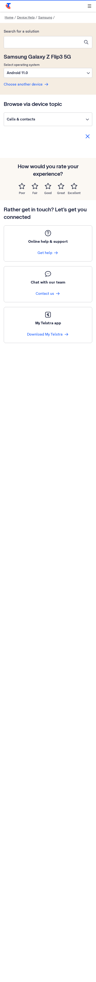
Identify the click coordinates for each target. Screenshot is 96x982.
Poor (22, 193)
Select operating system (22, 65)
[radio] (22, 186)
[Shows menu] (89, 6)
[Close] (87, 136)
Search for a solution (21, 31)
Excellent (74, 193)
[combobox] (42, 42)
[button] (48, 73)
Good (48, 193)
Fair (35, 193)
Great (61, 193)
